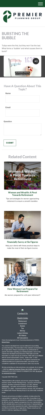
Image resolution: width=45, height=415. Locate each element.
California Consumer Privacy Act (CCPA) (20, 369)
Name (8, 93)
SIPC (7, 386)
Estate (22, 326)
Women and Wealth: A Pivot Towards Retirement (22, 193)
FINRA (4, 386)
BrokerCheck (6, 342)
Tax (22, 328)
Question (8, 121)
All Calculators (22, 338)
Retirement (22, 321)
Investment (22, 323)
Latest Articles (22, 333)
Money (22, 330)
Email (7, 107)
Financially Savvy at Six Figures (22, 242)
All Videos (22, 335)
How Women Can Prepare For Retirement (22, 290)
